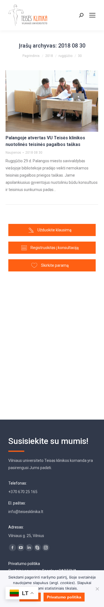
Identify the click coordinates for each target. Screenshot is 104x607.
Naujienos (13, 153)
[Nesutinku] (97, 589)
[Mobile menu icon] (92, 15)
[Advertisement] (52, 343)
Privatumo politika (24, 563)
